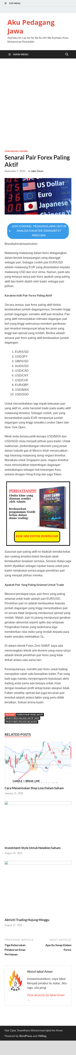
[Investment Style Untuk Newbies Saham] (38, 823)
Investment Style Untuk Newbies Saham (33, 848)
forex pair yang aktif (30, 714)
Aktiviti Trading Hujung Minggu (27, 920)
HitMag (42, 1035)
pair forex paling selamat (21, 721)
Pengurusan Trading (16, 151)
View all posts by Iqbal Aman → (46, 997)
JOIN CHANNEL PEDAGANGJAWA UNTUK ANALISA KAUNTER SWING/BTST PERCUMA (38, 231)
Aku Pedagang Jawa (30, 27)
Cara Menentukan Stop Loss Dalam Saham (34, 788)
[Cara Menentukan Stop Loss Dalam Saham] (38, 763)
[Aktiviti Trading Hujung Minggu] (38, 889)
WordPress (25, 1035)
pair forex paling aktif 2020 (22, 718)
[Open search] (67, 54)
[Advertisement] (38, 104)
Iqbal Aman (37, 171)
